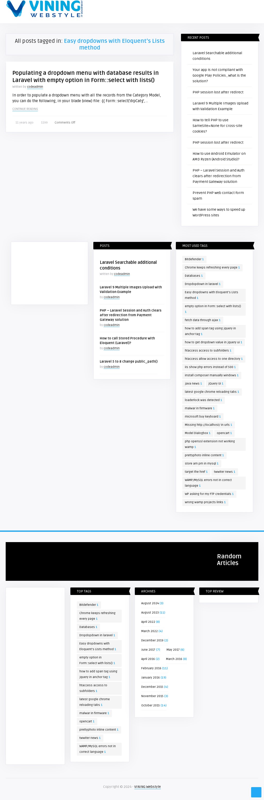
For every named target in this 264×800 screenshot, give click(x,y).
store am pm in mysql (202, 464)
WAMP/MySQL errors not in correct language (208, 483)
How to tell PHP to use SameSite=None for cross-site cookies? (217, 126)
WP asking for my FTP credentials (209, 494)
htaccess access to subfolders (208, 351)
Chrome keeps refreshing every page (212, 268)
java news (193, 384)
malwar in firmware (200, 408)
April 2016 (148, 659)
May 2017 (173, 650)
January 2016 (150, 678)
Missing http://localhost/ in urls (208, 425)
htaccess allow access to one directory (214, 359)
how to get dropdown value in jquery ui (213, 342)
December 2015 (152, 687)
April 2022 (148, 622)
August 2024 (150, 603)
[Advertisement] (49, 274)
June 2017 (148, 650)
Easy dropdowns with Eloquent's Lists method (211, 295)
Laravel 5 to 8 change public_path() (129, 362)
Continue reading (25, 109)
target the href (196, 472)
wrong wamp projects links (205, 502)
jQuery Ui (216, 384)
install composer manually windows (212, 375)
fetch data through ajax (203, 320)
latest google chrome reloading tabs (212, 392)
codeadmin (35, 87)
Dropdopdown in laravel (203, 284)
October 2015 (150, 705)
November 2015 (152, 696)
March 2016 (174, 659)
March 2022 (149, 631)
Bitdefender (194, 259)
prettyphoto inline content (204, 455)
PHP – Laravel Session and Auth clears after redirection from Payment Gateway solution (218, 176)
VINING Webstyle (147, 787)
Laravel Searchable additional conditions (37, 572)
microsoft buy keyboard (203, 417)
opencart (224, 433)
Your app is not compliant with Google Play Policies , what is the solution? (219, 75)
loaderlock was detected (203, 400)
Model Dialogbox (198, 433)
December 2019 (152, 640)
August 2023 (150, 613)
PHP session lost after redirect (218, 92)
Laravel (14, 548)
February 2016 (151, 668)
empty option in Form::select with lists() (213, 309)
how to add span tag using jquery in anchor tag (210, 331)
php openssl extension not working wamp (210, 444)
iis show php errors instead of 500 (210, 367)
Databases (194, 276)
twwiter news (224, 472)
